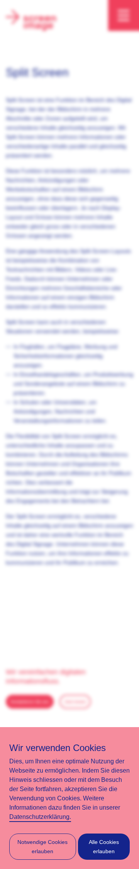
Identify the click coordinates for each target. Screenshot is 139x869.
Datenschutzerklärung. (40, 816)
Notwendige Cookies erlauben (42, 846)
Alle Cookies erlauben (104, 846)
